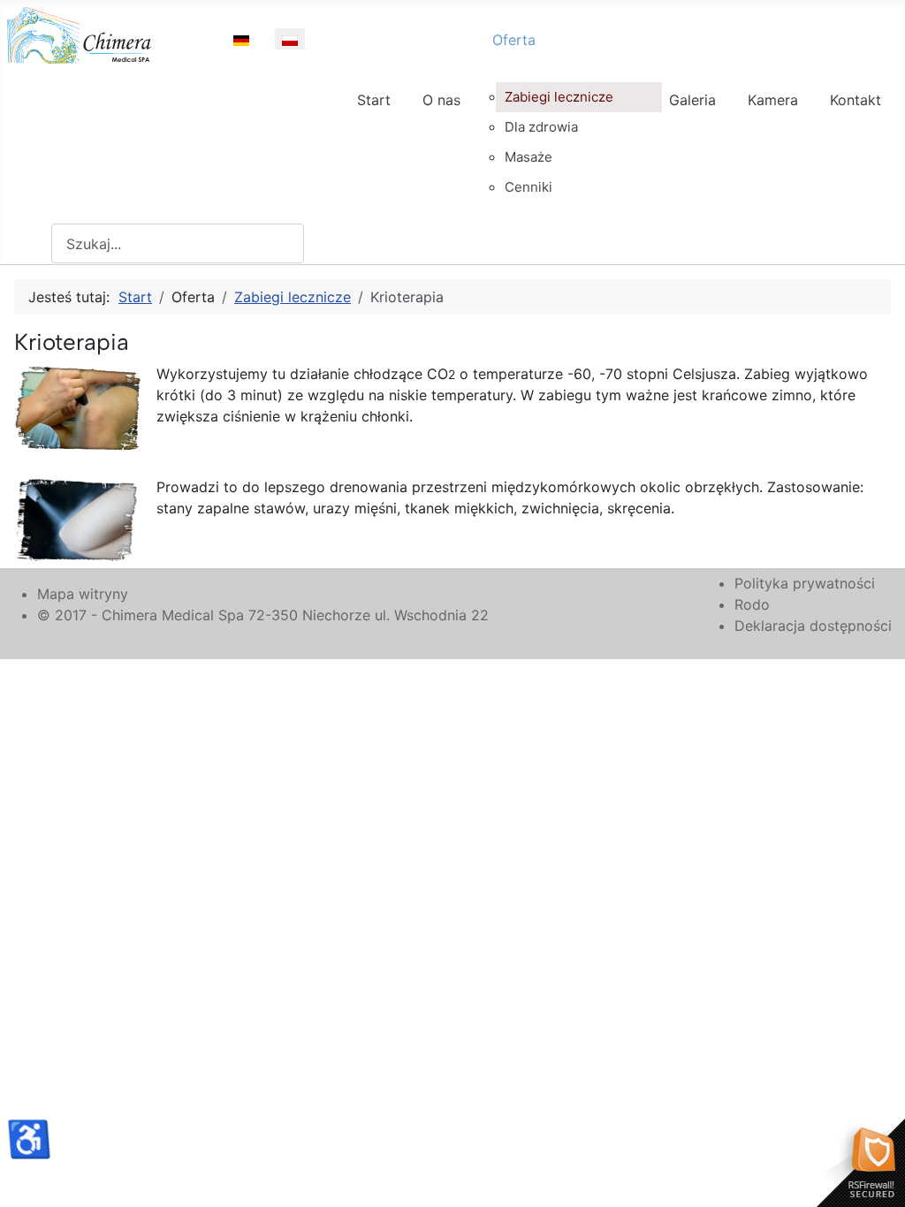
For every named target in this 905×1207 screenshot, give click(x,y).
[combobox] (177, 243)
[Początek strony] (874, 1174)
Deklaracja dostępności (813, 625)
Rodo (752, 604)
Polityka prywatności (804, 583)
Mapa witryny (82, 594)
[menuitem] (374, 115)
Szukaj (29, 244)
